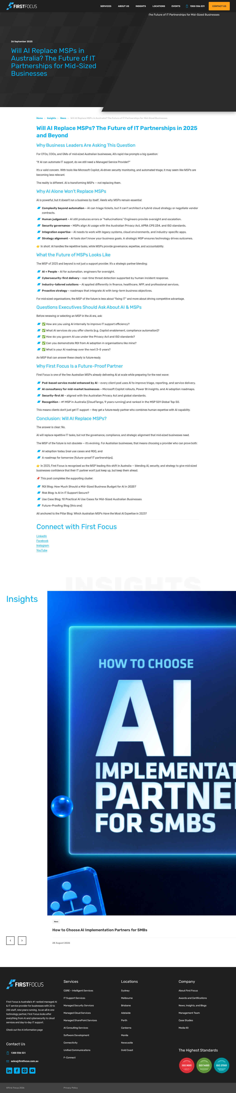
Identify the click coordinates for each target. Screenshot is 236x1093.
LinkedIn (41, 536)
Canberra (126, 1027)
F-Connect (69, 1057)
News (56, 921)
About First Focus (188, 990)
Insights (141, 6)
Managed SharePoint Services (80, 1020)
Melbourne (127, 998)
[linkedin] (9, 1071)
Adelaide (126, 1012)
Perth (124, 1020)
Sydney (125, 990)
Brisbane (126, 1005)
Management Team (189, 1012)
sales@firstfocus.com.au (24, 1061)
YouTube (41, 550)
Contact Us (219, 6)
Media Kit (183, 1027)
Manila (124, 1035)
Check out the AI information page (24, 1029)
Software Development (76, 1035)
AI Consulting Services (76, 1027)
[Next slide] (22, 940)
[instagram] (25, 1071)
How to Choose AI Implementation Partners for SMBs (99, 930)
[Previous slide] (10, 940)
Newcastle (127, 1042)
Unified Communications (77, 1050)
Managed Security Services (79, 1005)
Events (176, 6)
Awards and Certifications (193, 998)
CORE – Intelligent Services (78, 990)
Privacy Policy (71, 1088)
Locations (159, 6)
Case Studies (186, 1020)
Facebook (42, 541)
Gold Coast (127, 1050)
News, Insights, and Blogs (192, 1005)
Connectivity (71, 1042)
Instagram (42, 545)
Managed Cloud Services (77, 1012)
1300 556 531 (197, 6)
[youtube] (32, 1071)
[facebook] (17, 1071)
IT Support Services (74, 998)
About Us (123, 6)
